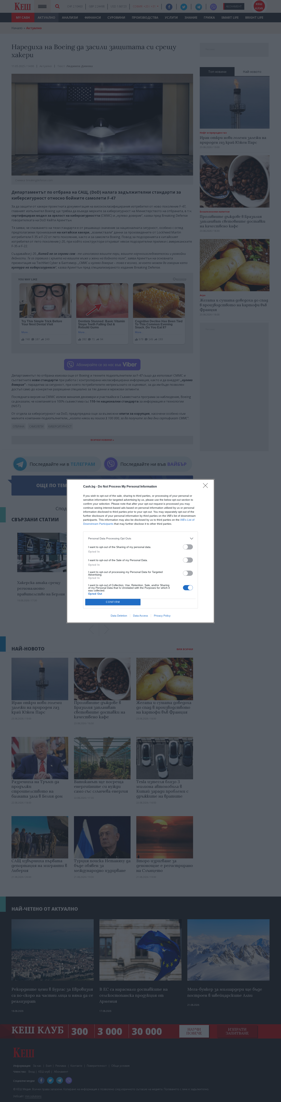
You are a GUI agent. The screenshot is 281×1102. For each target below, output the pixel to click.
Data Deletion (119, 615)
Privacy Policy (162, 615)
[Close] (206, 486)
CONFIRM (113, 602)
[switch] (188, 546)
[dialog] (140, 551)
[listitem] (140, 539)
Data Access (140, 615)
